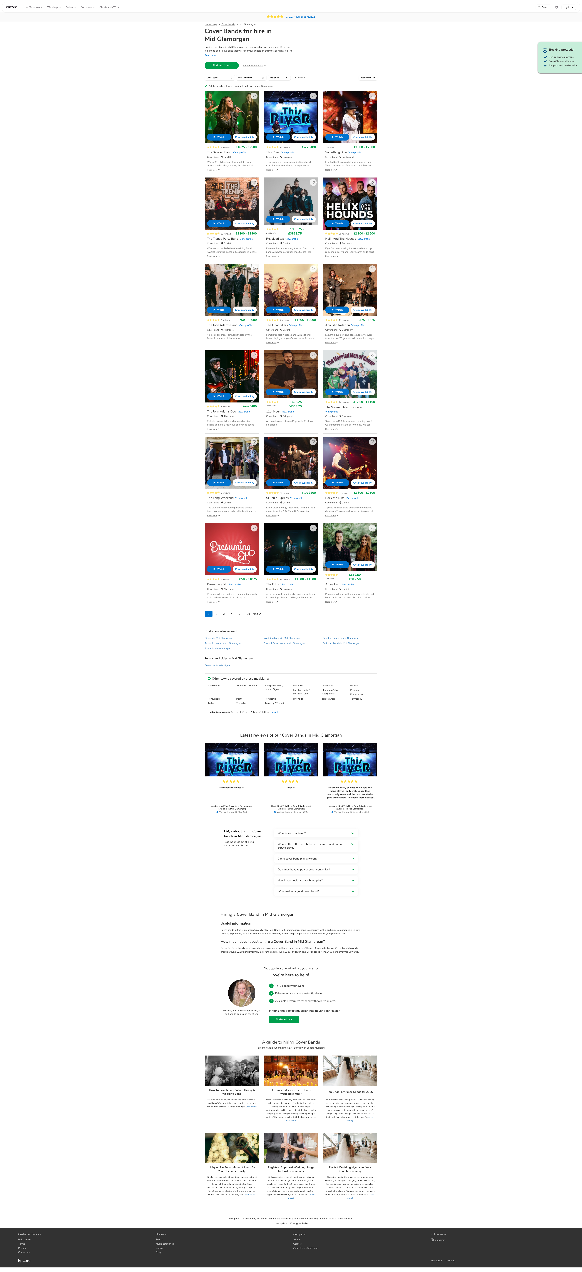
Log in (567, 7)
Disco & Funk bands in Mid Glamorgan (284, 643)
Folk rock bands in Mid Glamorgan (341, 643)
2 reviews (329, 147)
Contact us (24, 1252)
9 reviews (225, 147)
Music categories (165, 1243)
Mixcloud (450, 1260)
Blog (158, 1252)
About (296, 1239)
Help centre (24, 1239)
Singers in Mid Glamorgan (218, 638)
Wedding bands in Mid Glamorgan (282, 638)
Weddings (52, 7)
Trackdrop (436, 1260)
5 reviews (225, 406)
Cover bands (228, 24)
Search (545, 7)
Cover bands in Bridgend (218, 665)
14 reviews (285, 147)
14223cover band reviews (300, 16)
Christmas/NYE (107, 7)
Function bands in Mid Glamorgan (341, 638)
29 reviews (330, 578)
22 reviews (226, 233)
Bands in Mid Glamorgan (218, 648)
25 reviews (344, 233)
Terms (21, 1243)
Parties (69, 7)
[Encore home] (11, 7)
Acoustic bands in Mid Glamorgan (223, 643)
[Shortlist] (556, 7)
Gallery (159, 1248)
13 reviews (285, 579)
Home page (211, 24)
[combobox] (220, 77)
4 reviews (284, 320)
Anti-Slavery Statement (305, 1248)
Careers (297, 1243)
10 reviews (271, 405)
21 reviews (271, 232)
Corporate (86, 7)
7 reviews (225, 579)
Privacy (22, 1248)
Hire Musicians (32, 7)
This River (229, 806)
